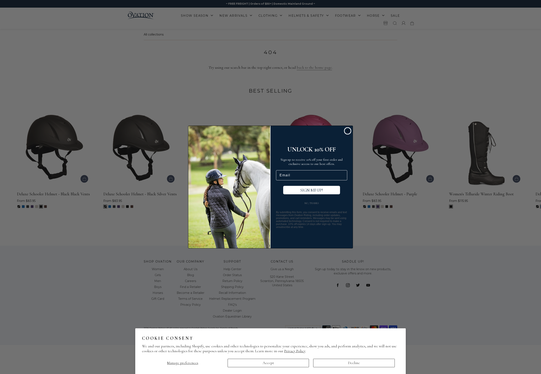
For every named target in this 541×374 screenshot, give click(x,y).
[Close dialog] (347, 131)
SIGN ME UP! (311, 190)
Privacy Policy (295, 351)
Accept (268, 362)
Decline (354, 362)
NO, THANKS (312, 203)
